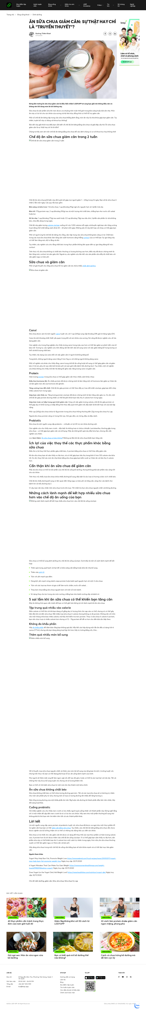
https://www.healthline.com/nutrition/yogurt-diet (87, 872)
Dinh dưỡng (37, 15)
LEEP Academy (86, 5)
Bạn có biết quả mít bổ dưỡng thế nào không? (71, 956)
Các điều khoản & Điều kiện (70, 990)
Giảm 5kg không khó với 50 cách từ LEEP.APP (72, 922)
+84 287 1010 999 (24, 984)
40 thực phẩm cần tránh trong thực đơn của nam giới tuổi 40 (26, 922)
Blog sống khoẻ (23, 15)
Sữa (54, 881)
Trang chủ (10, 15)
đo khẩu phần (38, 627)
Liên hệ (62, 979)
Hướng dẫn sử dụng (67, 977)
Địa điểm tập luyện (21, 5)
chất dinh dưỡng (89, 266)
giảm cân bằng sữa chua (61, 828)
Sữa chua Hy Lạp (71, 881)
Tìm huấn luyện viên (67, 987)
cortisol (86, 237)
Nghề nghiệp (132, 5)
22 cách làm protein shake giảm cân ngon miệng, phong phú (119, 922)
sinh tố (41, 572)
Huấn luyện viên (37, 5)
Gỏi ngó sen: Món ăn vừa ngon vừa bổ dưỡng (25, 956)
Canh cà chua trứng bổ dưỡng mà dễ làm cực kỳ (118, 956)
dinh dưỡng (39, 881)
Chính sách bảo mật (67, 992)
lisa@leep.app (23, 986)
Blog (61, 982)
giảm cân (48, 881)
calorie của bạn (54, 225)
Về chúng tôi (121, 5)
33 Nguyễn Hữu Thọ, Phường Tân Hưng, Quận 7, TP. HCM (35, 978)
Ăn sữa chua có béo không (52, 438)
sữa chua (60, 881)
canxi (58, 334)
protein (41, 377)
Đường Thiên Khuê (43, 33)
